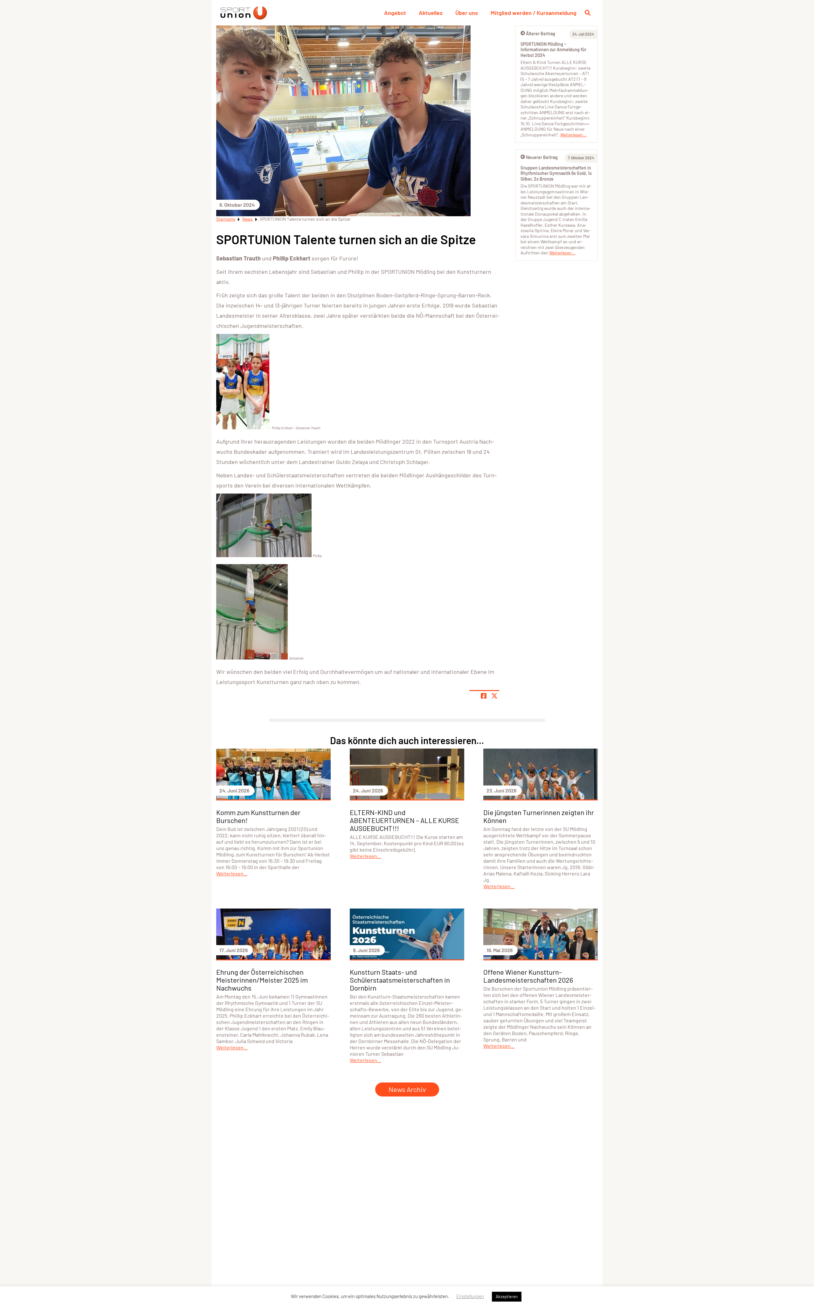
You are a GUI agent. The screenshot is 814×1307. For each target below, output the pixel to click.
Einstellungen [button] (470, 1296)
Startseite (225, 219)
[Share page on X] (494, 696)
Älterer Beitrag (540, 33)
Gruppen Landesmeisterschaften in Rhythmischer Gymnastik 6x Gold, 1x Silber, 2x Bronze (556, 173)
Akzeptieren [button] (507, 1296)
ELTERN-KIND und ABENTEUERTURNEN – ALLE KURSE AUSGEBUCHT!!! (404, 820)
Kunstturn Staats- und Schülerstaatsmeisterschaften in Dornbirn (400, 980)
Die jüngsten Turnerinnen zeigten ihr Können (538, 816)
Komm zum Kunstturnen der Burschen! (258, 816)
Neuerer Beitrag (542, 157)
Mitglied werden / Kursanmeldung (533, 12)
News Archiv (407, 1089)
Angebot (395, 12)
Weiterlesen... (573, 134)
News (247, 219)
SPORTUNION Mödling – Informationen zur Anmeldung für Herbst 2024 (553, 49)
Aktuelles (431, 12)
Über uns (466, 12)
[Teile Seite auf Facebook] (483, 696)
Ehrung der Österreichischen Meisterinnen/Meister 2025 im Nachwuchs (262, 980)
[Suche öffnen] (588, 13)
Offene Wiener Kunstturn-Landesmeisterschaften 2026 (528, 976)
